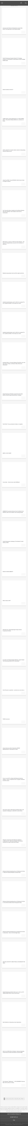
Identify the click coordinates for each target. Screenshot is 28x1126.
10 (19, 1098)
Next (22, 1098)
